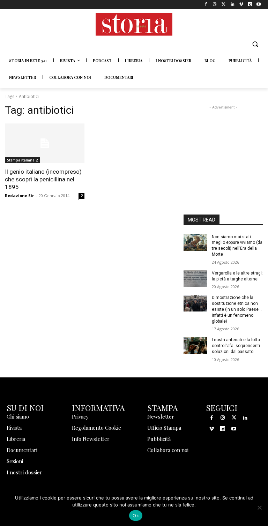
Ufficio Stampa (164, 427)
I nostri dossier (24, 472)
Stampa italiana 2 (22, 160)
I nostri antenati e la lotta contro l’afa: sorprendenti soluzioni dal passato (236, 345)
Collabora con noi (167, 449)
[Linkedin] (232, 4)
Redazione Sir (19, 195)
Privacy (80, 416)
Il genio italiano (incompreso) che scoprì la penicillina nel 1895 (43, 179)
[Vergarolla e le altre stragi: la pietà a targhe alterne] (195, 278)
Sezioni (15, 461)
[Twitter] (223, 4)
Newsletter (160, 416)
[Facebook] (206, 4)
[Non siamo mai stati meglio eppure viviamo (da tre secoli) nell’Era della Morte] (195, 242)
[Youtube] (258, 4)
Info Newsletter (91, 438)
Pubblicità (159, 438)
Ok (136, 515)
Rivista (14, 427)
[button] (255, 44)
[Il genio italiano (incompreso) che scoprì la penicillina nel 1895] (44, 143)
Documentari (22, 449)
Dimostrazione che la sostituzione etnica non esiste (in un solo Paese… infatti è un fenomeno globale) (237, 309)
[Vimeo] (241, 4)
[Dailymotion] (250, 4)
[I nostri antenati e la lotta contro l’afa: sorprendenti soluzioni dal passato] (195, 345)
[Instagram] (214, 4)
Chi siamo (18, 416)
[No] (259, 507)
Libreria (16, 438)
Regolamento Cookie (96, 427)
